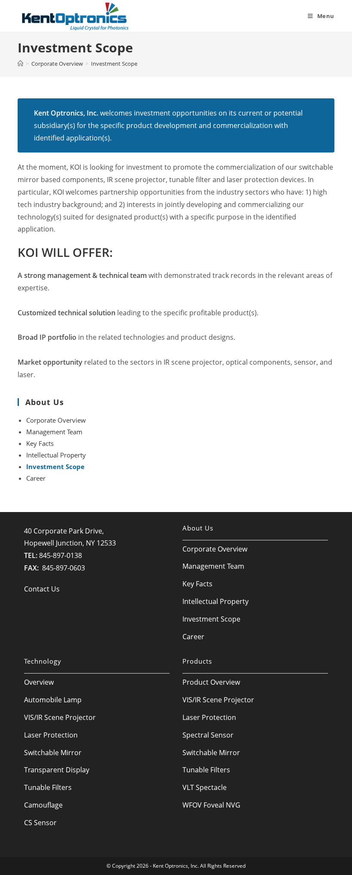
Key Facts (40, 443)
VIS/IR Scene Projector (60, 717)
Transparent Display (56, 769)
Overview (39, 682)
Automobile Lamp (53, 699)
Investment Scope (55, 466)
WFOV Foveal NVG (211, 805)
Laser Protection (51, 735)
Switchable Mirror (53, 752)
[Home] (20, 63)
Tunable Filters (48, 787)
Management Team (54, 431)
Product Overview (211, 682)
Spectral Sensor (208, 735)
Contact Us (42, 589)
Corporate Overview (56, 420)
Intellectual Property (56, 455)
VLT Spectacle (204, 787)
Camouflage (43, 805)
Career (36, 478)
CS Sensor (40, 822)
